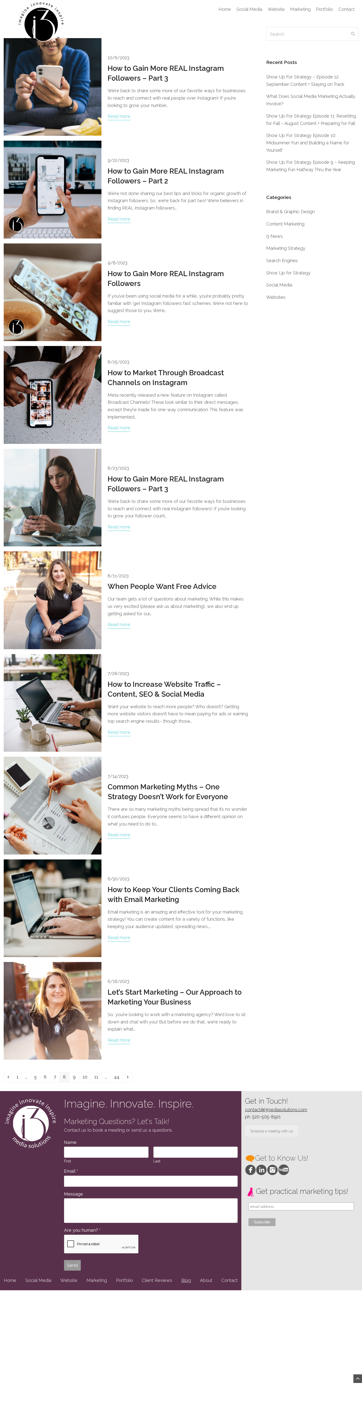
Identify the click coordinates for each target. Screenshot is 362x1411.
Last (156, 1161)
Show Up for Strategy (288, 272)
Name (70, 1142)
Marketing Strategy (285, 248)
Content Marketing (285, 223)
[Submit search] (353, 33)
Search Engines (282, 260)
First (67, 1161)
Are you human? (82, 1230)
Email (71, 1171)
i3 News (274, 236)
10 (86, 1077)
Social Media (279, 284)
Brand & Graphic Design (290, 211)
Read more (119, 116)
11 (98, 1077)
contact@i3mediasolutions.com (276, 1109)
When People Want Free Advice (162, 586)
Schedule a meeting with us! (271, 1131)
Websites (275, 297)
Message (73, 1194)
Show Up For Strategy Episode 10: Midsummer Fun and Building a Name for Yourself (307, 142)
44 (118, 1077)
